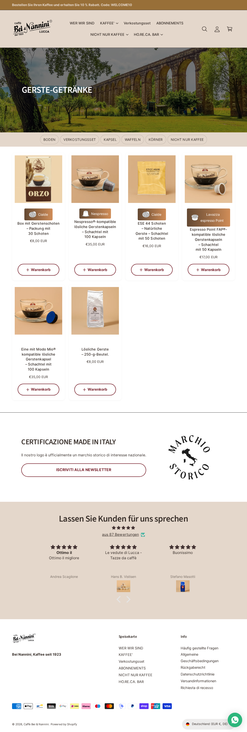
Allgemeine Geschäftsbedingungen (200, 657)
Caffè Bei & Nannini (36, 724)
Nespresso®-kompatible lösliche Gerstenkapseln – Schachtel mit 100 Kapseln (95, 229)
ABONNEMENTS (132, 668)
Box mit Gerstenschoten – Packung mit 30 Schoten (38, 228)
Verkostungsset (131, 661)
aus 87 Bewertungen (120, 534)
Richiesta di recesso (197, 688)
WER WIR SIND (131, 648)
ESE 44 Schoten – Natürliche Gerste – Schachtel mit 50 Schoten (152, 231)
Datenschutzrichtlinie (197, 674)
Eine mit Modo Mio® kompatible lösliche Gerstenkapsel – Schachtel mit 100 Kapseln (38, 359)
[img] (123, 527)
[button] (109, 23)
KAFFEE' (126, 655)
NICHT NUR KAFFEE (135, 675)
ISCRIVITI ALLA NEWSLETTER (83, 469)
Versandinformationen (198, 681)
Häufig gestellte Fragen (199, 648)
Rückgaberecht (193, 667)
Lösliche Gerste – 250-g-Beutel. (95, 352)
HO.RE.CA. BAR (131, 682)
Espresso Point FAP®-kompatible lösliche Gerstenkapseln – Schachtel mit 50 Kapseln (208, 239)
